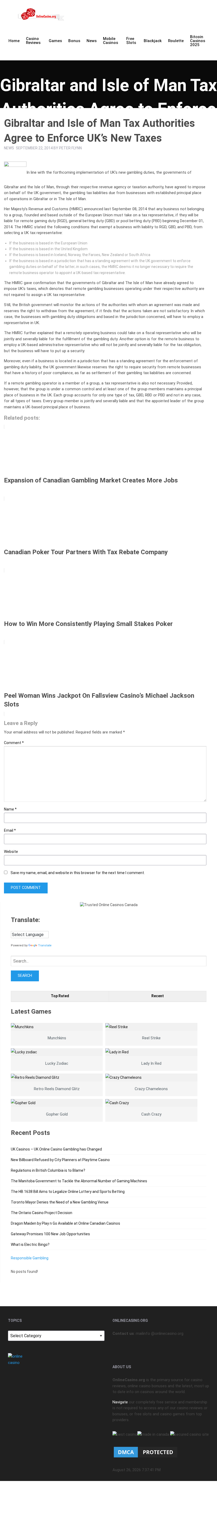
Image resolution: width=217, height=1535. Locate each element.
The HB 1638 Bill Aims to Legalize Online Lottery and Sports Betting (68, 1191)
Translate (45, 945)
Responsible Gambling (29, 1258)
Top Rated (60, 996)
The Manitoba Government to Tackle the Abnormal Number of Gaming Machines (79, 1181)
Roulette (176, 40)
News (92, 40)
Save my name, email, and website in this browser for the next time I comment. (78, 873)
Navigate (120, 1402)
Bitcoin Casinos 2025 (197, 40)
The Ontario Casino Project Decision (41, 1213)
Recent (157, 996)
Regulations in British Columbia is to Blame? (48, 1170)
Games (55, 40)
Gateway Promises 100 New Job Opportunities (50, 1234)
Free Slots (131, 40)
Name (10, 809)
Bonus (74, 40)
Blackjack (153, 40)
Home (14, 40)
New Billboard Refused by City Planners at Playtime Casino (60, 1160)
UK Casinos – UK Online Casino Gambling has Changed (56, 1149)
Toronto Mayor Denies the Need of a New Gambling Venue (59, 1202)
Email (10, 830)
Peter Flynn (70, 148)
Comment (14, 743)
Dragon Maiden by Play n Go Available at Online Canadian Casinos (65, 1223)
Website (11, 851)
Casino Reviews (33, 40)
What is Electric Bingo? (30, 1244)
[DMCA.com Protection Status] (145, 1451)
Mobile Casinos (110, 40)
